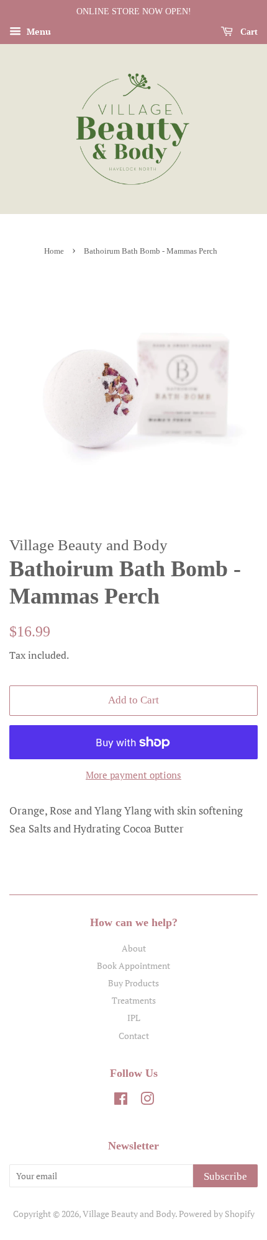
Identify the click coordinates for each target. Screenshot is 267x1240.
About (134, 948)
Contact (134, 1036)
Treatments (134, 1000)
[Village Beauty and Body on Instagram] (147, 1101)
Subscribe (225, 1176)
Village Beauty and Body (129, 1214)
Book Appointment (133, 965)
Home (54, 251)
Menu (37, 31)
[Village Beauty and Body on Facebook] (121, 1101)
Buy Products (133, 983)
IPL (133, 1018)
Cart (248, 32)
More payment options (133, 775)
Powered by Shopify (217, 1214)
